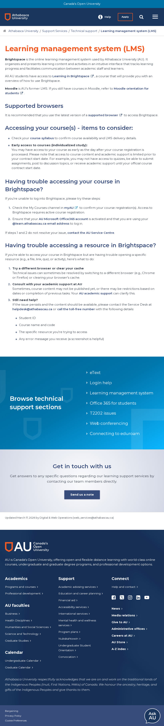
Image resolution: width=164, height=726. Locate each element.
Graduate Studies (17, 640)
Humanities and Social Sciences (27, 627)
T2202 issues (103, 413)
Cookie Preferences (16, 720)
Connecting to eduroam (115, 433)
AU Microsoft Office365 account (63, 219)
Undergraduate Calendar (22, 660)
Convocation (67, 656)
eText (95, 372)
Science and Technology (21, 633)
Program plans (68, 631)
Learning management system (121, 392)
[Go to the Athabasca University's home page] (18, 17)
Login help (101, 382)
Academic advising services (77, 586)
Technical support (84, 31)
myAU (69, 208)
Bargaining (11, 710)
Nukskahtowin (68, 638)
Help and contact (123, 586)
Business (11, 613)
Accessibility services (72, 607)
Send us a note (82, 494)
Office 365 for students (113, 403)
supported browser (103, 115)
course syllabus (42, 138)
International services (73, 613)
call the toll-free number (76, 309)
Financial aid (66, 600)
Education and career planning (79, 593)
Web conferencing (109, 423)
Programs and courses (20, 586)
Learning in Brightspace (70, 76)
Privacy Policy (13, 715)
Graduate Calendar (18, 667)
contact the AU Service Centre (90, 233)
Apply (125, 16)
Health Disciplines (17, 620)
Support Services (54, 31)
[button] (104, 17)
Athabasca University (23, 31)
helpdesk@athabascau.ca (32, 309)
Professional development (23, 593)
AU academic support (95, 293)
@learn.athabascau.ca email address (40, 223)
